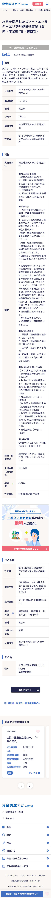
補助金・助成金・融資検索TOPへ (24, 703)
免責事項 (41, 875)
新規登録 (38, 4)
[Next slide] (30, 785)
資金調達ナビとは (14, 811)
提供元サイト (25, 689)
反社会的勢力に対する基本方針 (19, 886)
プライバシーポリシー (28, 875)
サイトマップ (35, 881)
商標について (38, 886)
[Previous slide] (21, 785)
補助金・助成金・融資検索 (23, 10)
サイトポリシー (12, 875)
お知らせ (10, 818)
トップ (4, 10)
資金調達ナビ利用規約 (19, 881)
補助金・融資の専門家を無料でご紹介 (22, 894)
